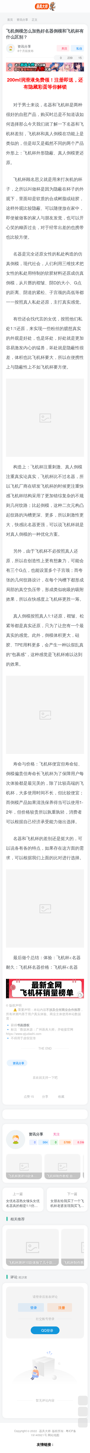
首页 (9, 19)
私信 (79, 48)
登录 (33, 1307)
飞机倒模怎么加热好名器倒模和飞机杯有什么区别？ (45, 34)
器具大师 (45, 1431)
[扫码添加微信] (83, 1411)
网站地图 (53, 1435)
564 (45, 1142)
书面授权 (23, 1025)
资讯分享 (22, 19)
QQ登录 (47, 1330)
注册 (61, 1307)
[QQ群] (83, 1400)
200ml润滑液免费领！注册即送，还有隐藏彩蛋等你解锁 (45, 83)
